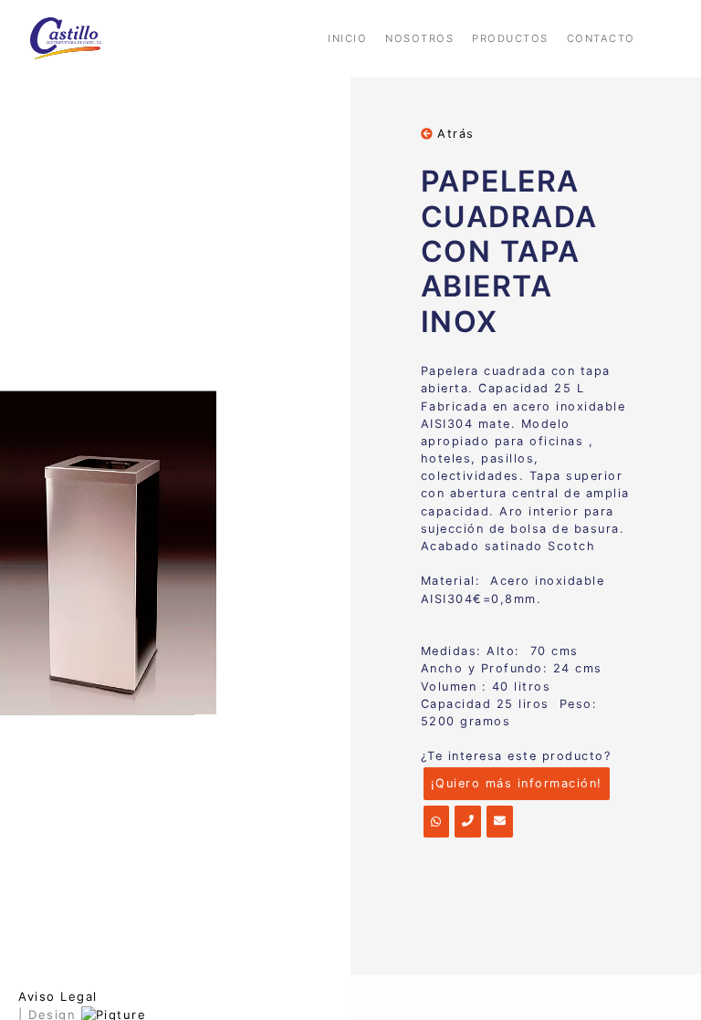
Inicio (347, 38)
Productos (510, 38)
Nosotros (419, 38)
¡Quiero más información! (516, 783)
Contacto (601, 38)
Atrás (454, 134)
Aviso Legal (58, 996)
